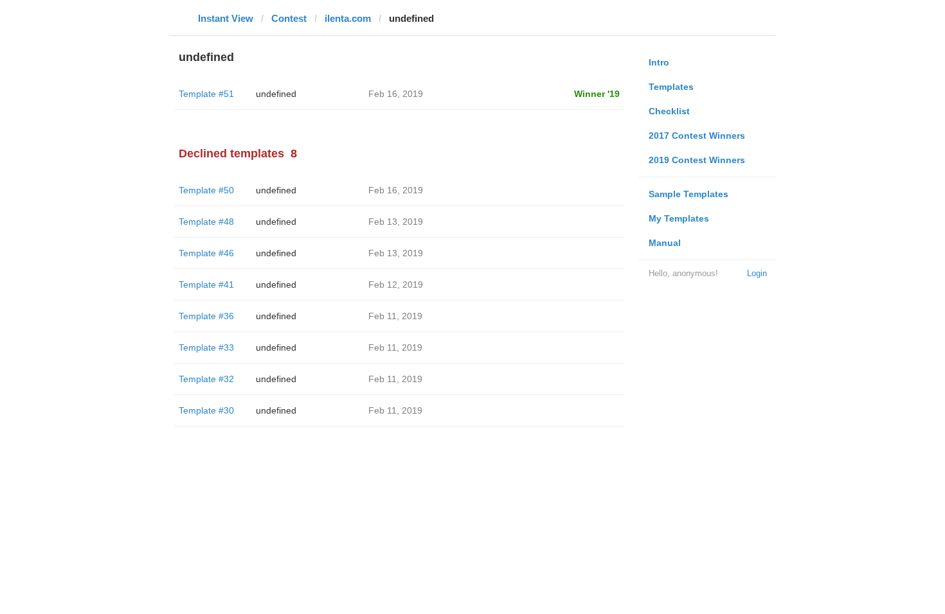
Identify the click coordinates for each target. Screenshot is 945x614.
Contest (289, 18)
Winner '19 (597, 94)
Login (757, 273)
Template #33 (206, 347)
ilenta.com (348, 18)
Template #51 (206, 94)
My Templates (679, 218)
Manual (665, 243)
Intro (659, 62)
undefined (276, 94)
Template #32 (206, 379)
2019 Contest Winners (697, 160)
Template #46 (206, 253)
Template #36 (206, 316)
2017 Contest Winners (697, 135)
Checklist (669, 111)
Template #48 (206, 221)
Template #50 (206, 190)
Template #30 (206, 410)
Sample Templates (688, 194)
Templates (671, 87)
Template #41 (206, 284)
